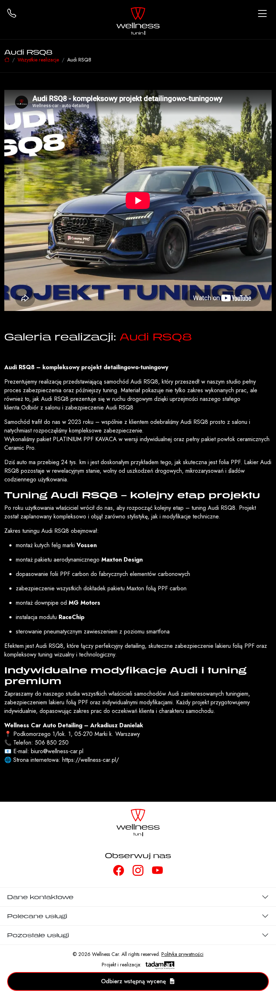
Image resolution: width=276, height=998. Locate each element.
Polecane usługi (37, 916)
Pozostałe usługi (38, 935)
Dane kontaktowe (40, 897)
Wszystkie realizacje (38, 59)
